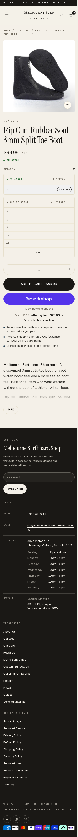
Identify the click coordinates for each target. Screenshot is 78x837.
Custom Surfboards (16, 666)
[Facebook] (7, 819)
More (11, 409)
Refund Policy (12, 742)
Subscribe (15, 488)
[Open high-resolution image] (67, 105)
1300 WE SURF (37, 514)
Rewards (9, 652)
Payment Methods (15, 777)
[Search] (61, 15)
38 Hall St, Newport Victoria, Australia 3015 (42, 606)
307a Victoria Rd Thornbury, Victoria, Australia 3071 (49, 543)
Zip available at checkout (39, 320)
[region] (39, 76)
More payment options (39, 309)
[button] (39, 76)
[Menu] (6, 15)
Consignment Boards (17, 673)
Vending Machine (14, 702)
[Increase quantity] (69, 270)
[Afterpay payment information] (63, 827)
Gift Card (9, 645)
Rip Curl (23, 30)
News (7, 688)
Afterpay (9, 784)
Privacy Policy (12, 735)
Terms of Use (12, 763)
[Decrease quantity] (8, 270)
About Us (9, 631)
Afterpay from (45, 315)
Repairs (8, 681)
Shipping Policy (13, 749)
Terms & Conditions (15, 770)
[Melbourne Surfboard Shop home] (39, 15)
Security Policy (13, 756)
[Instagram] (16, 819)
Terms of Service (14, 728)
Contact (8, 638)
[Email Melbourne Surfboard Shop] (25, 819)
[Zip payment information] (71, 827)
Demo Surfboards (14, 659)
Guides (8, 695)
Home (6, 30)
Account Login (12, 721)
